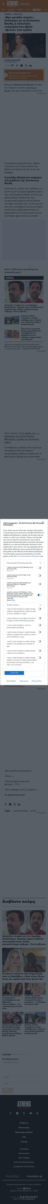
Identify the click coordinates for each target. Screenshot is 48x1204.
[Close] (44, 523)
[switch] (39, 568)
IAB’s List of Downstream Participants (27, 556)
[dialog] (24, 602)
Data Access (24, 681)
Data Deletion (11, 681)
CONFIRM (14, 673)
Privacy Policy (37, 681)
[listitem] (24, 563)
